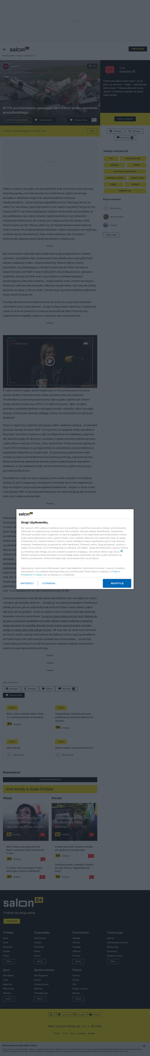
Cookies (38, 574)
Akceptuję (117, 583)
